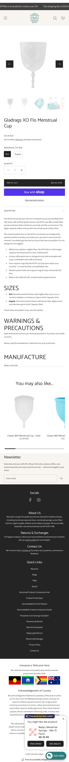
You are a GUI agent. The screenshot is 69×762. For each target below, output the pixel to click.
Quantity (8, 163)
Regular (18, 154)
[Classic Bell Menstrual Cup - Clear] (24, 412)
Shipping (19, 139)
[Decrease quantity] (8, 170)
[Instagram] (39, 500)
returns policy (31, 540)
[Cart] (63, 18)
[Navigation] (5, 18)
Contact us (26, 550)
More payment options (34, 200)
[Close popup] (63, 719)
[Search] (55, 18)
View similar (36, 743)
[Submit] (61, 478)
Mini (7, 154)
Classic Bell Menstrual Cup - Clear (24, 435)
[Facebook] (30, 500)
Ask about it (54, 743)
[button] (9, 64)
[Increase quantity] (22, 170)
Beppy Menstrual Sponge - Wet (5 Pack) (48, 730)
